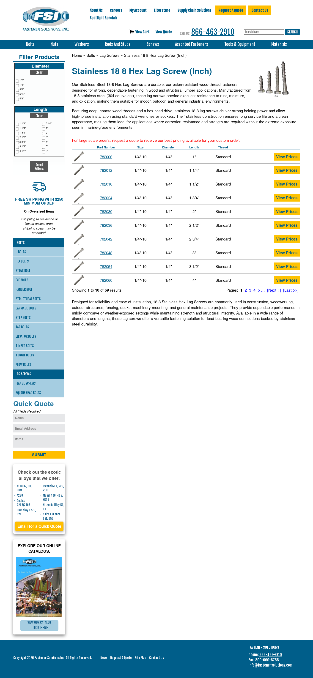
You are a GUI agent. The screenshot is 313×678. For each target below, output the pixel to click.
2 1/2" (22, 137)
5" (47, 146)
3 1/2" (22, 146)
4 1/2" (22, 151)
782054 (106, 266)
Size (140, 147)
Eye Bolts (22, 280)
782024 (106, 197)
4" (47, 141)
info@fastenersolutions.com (271, 665)
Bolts (30, 44)
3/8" (21, 89)
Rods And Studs (117, 44)
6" (47, 151)
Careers (116, 10)
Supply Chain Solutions (194, 10)
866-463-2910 (212, 32)
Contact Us (260, 10)
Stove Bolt (23, 271)
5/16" (22, 94)
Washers (81, 44)
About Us (96, 10)
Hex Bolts (22, 261)
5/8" (21, 98)
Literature (162, 10)
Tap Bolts (22, 327)
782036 (106, 225)
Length (194, 147)
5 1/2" (49, 123)
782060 (106, 280)
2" (47, 132)
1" (47, 128)
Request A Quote (231, 10)
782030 (106, 211)
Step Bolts (23, 318)
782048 (106, 252)
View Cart (142, 32)
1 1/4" (22, 128)
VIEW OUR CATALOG (39, 625)
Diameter (168, 147)
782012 (106, 170)
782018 (106, 184)
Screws (153, 44)
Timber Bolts (25, 346)
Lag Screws (109, 55)
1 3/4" (22, 132)
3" (47, 137)
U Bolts (21, 252)
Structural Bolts (28, 299)
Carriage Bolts (26, 308)
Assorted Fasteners (191, 44)
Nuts (54, 44)
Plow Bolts (23, 364)
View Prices (286, 156)
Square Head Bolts (28, 393)
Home (77, 55)
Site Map (140, 658)
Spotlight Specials (103, 18)
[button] (39, 72)
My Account (138, 10)
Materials (279, 44)
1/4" (21, 84)
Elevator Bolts (26, 336)
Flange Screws (26, 383)
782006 (106, 156)
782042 (106, 239)
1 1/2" (22, 123)
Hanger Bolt (24, 289)
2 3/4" (22, 141)
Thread (223, 147)
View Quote (164, 32)
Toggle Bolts (25, 355)
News (103, 658)
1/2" (21, 80)
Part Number (106, 147)
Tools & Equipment (239, 44)
